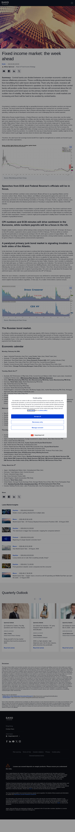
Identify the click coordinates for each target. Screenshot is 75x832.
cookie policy (35, 410)
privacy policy (48, 410)
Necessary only (37, 422)
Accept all (37, 416)
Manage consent (37, 427)
